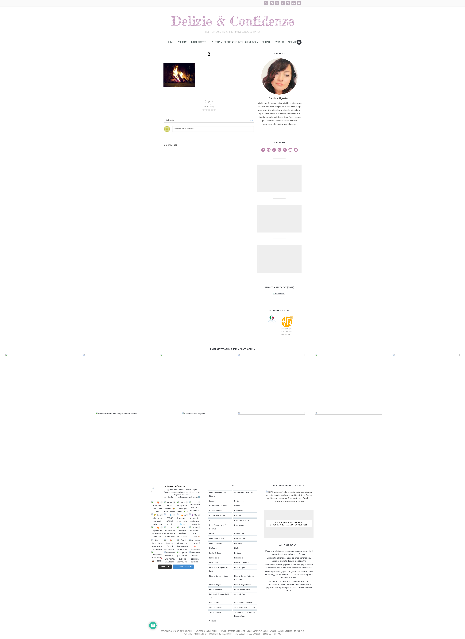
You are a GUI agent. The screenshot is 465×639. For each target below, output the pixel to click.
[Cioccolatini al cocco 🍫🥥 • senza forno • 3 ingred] (157, 557)
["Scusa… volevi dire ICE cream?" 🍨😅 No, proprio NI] (195, 531)
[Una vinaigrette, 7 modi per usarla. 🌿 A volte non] (182, 506)
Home (171, 42)
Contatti (266, 42)
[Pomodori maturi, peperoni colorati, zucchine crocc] (195, 557)
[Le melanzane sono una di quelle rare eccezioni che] (169, 531)
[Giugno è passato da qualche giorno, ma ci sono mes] (182, 557)
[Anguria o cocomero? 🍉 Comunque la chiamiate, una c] (195, 544)
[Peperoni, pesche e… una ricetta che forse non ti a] (169, 557)
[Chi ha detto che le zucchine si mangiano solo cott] (157, 544)
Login (251, 120)
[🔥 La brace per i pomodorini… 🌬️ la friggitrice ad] (182, 519)
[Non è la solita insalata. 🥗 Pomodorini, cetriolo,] (169, 506)
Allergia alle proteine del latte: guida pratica (235, 42)
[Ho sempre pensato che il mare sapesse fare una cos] (182, 531)
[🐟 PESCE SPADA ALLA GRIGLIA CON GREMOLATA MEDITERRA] (169, 519)
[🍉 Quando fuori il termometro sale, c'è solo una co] (169, 544)
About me (182, 42)
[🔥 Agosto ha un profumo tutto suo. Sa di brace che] (157, 531)
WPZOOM (277, 634)
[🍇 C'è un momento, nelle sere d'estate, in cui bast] (195, 519)
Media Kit (292, 42)
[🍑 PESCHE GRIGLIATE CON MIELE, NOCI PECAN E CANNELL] (157, 506)
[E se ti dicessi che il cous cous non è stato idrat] (182, 544)
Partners (279, 42)
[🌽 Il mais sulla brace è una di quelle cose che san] (157, 519)
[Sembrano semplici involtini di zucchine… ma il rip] (195, 506)
